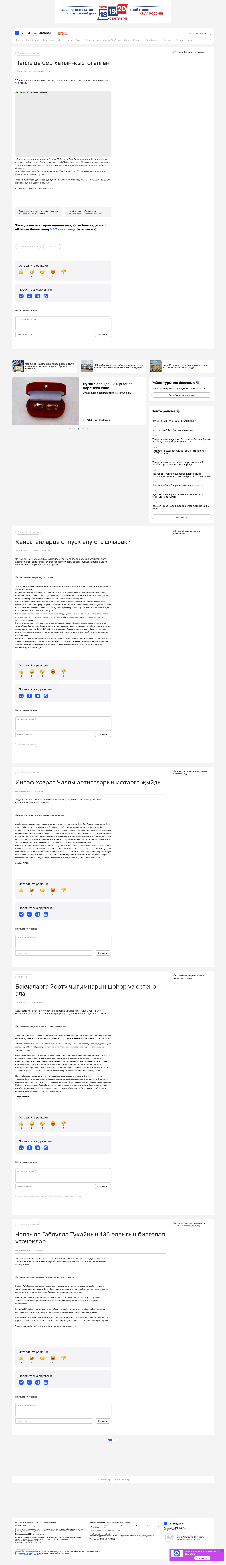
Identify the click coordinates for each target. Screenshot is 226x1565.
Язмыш (19, 40)
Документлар (104, 1479)
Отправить (103, 335)
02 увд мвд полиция (28, 246)
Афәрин (168, 40)
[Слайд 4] (83, 429)
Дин (60, 40)
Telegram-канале (28, 213)
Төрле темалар (121, 1479)
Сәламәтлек (48, 40)
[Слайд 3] (78, 429)
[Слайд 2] (74, 429)
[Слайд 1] (70, 429)
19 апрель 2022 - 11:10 (22, 791)
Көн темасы (24, 976)
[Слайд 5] (87, 429)
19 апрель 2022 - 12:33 (23, 71)
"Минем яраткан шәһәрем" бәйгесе (102, 40)
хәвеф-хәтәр (52, 246)
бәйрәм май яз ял (27, 744)
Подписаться (202, 1558)
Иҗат (127, 40)
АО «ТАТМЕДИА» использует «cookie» (30, 1551)
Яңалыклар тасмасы (28, 53)
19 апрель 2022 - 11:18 (22, 550)
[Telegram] (37, 296)
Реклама (137, 40)
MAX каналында (63, 229)
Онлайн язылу (153, 40)
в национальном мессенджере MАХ (85, 213)
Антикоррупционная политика (27, 1550)
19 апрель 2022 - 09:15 (23, 1250)
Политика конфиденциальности (28, 1555)
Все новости (182, 517)
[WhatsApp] (46, 296)
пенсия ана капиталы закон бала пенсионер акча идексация (49, 1196)
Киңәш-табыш (73, 40)
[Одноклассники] (29, 296)
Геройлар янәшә (184, 40)
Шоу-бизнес (32, 40)
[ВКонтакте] (21, 296)
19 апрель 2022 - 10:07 (22, 1002)
